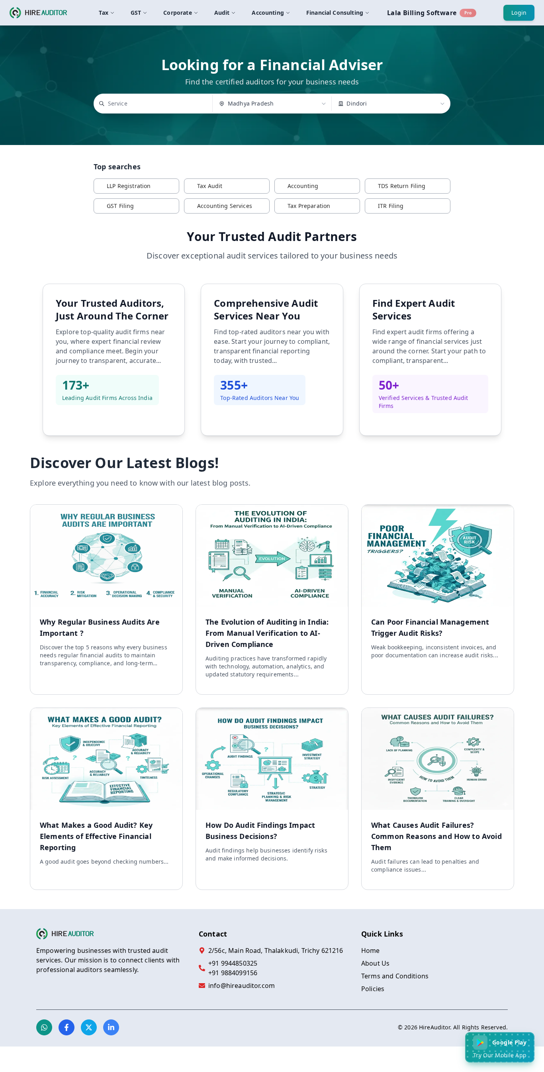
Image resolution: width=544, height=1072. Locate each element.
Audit (222, 12)
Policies (372, 988)
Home (370, 950)
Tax (103, 12)
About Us (375, 963)
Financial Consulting (334, 12)
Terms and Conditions (395, 976)
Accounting (268, 12)
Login (518, 12)
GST (136, 12)
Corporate (177, 12)
